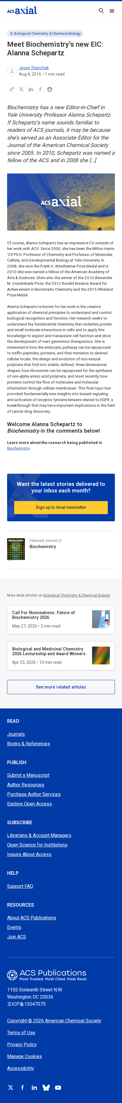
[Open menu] (112, 11)
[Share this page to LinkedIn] (31, 89)
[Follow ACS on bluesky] (46, 1087)
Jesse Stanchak (34, 67)
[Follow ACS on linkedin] (34, 1087)
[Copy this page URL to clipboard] (12, 89)
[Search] (101, 11)
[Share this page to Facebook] (40, 89)
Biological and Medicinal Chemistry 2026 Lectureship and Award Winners (49, 651)
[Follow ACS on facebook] (22, 1087)
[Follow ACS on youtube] (58, 1087)
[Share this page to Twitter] (21, 89)
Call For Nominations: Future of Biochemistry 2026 (43, 615)
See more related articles (61, 687)
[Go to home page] (61, 974)
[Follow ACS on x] (10, 1087)
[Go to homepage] (22, 10)
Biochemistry (18, 448)
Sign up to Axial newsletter (61, 507)
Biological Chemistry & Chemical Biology (47, 34)
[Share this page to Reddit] (49, 89)
